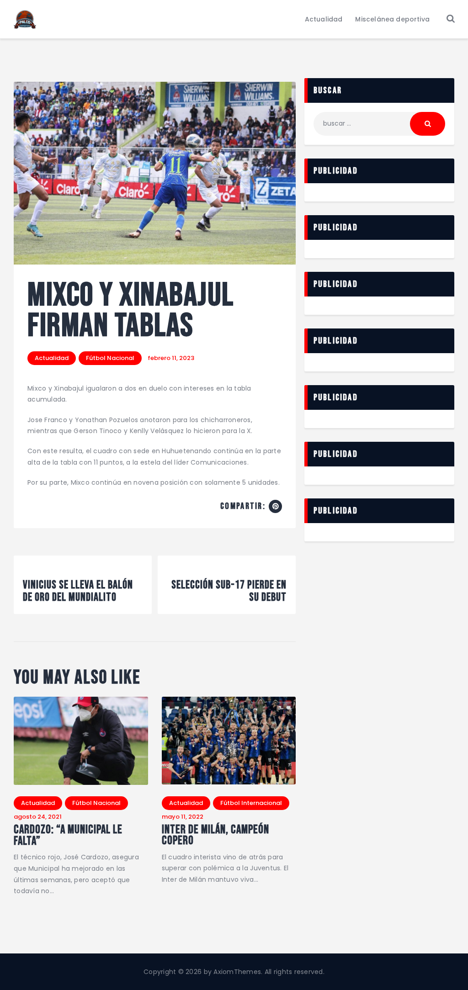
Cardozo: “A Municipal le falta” (68, 836)
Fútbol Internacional (251, 803)
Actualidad (52, 358)
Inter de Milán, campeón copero (215, 836)
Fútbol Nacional (110, 358)
